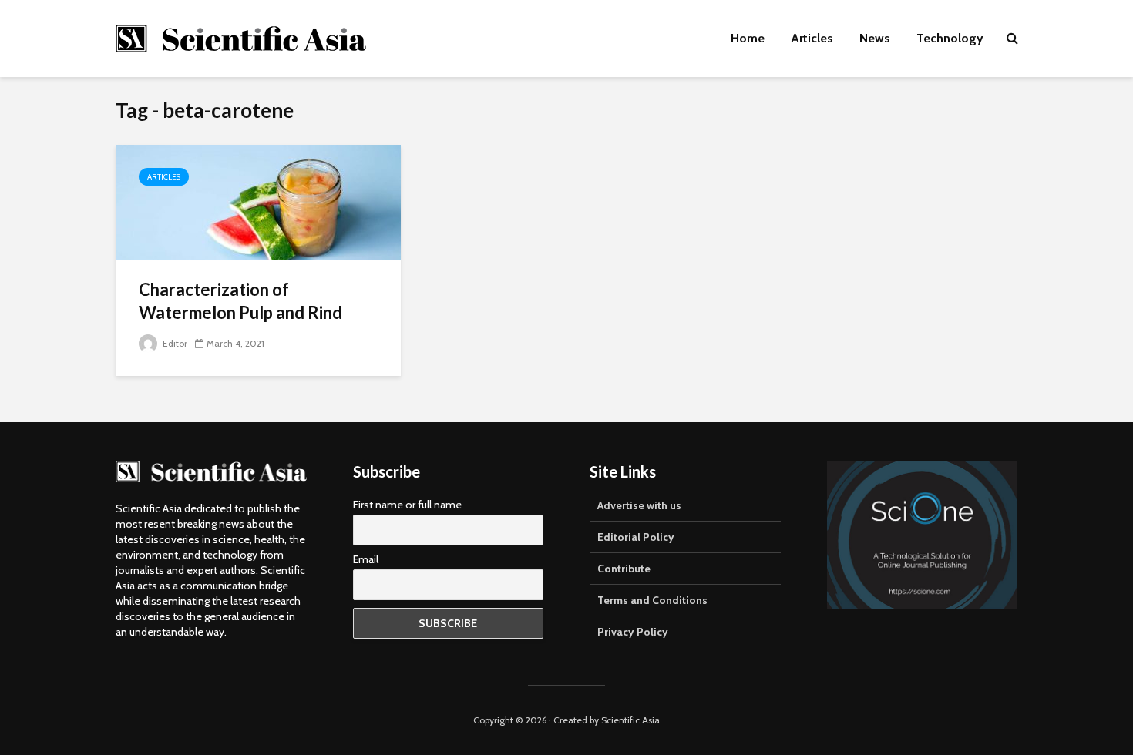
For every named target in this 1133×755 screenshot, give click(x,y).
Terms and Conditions (652, 600)
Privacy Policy (632, 632)
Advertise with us (639, 505)
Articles (812, 38)
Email (365, 559)
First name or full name (407, 505)
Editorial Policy (635, 537)
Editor (173, 343)
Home (748, 38)
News (874, 38)
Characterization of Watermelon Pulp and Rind (240, 301)
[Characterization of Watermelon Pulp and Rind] (258, 201)
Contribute (624, 568)
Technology (949, 38)
